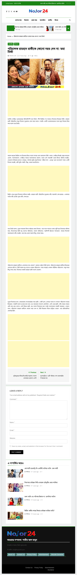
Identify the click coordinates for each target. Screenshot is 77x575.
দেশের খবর (18, 20)
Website (12, 438)
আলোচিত (42, 20)
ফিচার (56, 20)
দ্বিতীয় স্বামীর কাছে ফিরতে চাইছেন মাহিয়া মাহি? (52, 3)
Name (12, 422)
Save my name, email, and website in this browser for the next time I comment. (37, 446)
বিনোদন (26, 20)
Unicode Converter (57, 555)
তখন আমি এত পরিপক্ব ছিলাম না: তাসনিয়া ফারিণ (63, 27)
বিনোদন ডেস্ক (13, 56)
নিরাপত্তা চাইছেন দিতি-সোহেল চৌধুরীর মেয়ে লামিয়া (24, 27)
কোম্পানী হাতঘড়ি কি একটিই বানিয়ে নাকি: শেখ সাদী (41, 468)
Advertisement (43, 555)
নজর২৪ (28, 472)
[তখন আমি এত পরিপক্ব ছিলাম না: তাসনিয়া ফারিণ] (44, 29)
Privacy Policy (31, 555)
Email (12, 430)
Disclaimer (51, 570)
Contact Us (21, 555)
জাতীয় (50, 20)
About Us (11, 555)
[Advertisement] (38, 103)
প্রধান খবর (34, 20)
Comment (13, 399)
